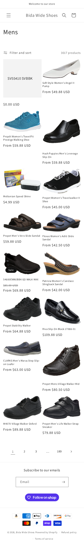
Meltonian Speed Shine (17, 196)
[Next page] (71, 451)
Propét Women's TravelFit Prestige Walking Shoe (18, 138)
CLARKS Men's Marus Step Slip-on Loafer (21, 362)
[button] (8, 15)
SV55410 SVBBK (20, 78)
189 (59, 451)
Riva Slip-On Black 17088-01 (58, 329)
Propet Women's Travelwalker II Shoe (61, 199)
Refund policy (69, 532)
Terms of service (44, 538)
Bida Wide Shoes (25, 532)
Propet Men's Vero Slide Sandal (21, 235)
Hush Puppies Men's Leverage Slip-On (60, 155)
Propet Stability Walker (17, 325)
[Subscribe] (63, 482)
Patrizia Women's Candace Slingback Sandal (58, 282)
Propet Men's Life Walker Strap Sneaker (60, 425)
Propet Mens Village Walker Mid (61, 383)
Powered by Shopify (46, 532)
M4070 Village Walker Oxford (20, 423)
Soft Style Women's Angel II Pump (58, 84)
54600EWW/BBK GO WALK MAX (20, 279)
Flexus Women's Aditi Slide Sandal (58, 237)
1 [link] (13, 451)
